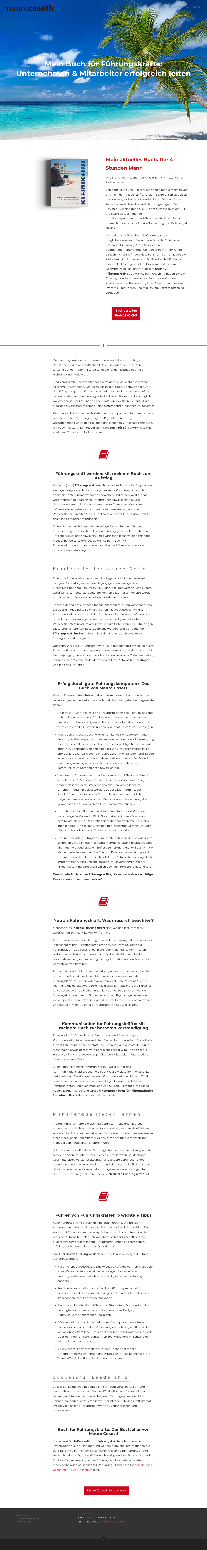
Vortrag (150, 7)
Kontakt (197, 7)
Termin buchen (24, 1521)
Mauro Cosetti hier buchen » (106, 1490)
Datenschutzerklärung (27, 1518)
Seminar (162, 7)
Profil (139, 7)
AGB (18, 1512)
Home (129, 7)
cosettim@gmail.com (112, 1521)
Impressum (22, 1515)
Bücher (185, 7)
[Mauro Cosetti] (29, 4)
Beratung (174, 7)
